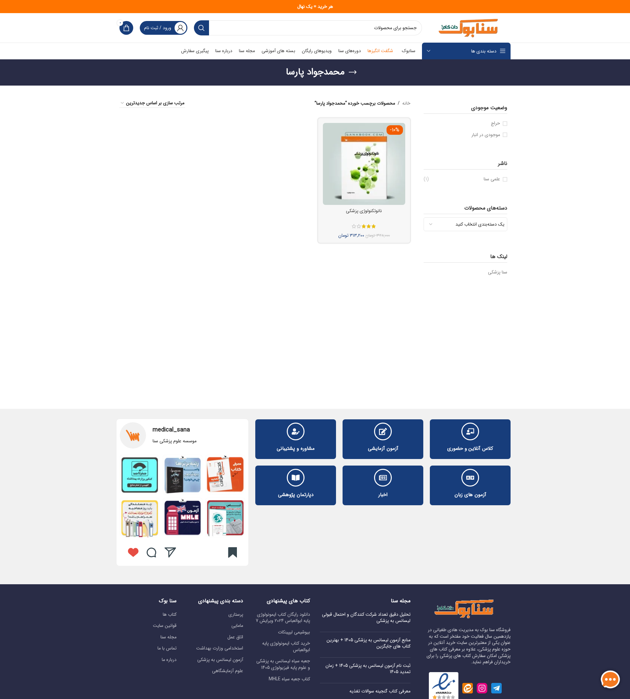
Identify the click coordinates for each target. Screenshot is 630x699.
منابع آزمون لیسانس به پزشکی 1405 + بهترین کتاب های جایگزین (368, 643)
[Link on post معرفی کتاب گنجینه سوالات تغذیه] (225, 475)
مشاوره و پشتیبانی (296, 448)
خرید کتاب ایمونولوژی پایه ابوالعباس (286, 646)
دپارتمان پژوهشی (295, 495)
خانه (406, 103)
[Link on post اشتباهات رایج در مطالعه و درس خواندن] (182, 518)
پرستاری (235, 614)
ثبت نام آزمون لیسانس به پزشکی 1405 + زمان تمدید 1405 (368, 669)
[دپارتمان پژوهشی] (295, 478)
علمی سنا (492, 179)
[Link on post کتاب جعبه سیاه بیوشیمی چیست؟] (182, 475)
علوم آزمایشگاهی (227, 671)
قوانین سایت (165, 626)
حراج (495, 123)
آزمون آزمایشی (383, 448)
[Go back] (353, 72)
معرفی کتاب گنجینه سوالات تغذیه (379, 691)
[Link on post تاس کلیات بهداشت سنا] (225, 518)
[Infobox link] (182, 435)
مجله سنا (168, 637)
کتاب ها (170, 614)
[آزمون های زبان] (470, 478)
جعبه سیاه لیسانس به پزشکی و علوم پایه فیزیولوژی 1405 (283, 664)
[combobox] (466, 224)
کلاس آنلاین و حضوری (470, 448)
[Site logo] (470, 27)
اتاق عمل (235, 637)
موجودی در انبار (486, 135)
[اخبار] (383, 478)
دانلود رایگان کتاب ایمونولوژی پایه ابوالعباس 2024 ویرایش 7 (283, 617)
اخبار (383, 495)
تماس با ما (167, 648)
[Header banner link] (315, 6)
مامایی (237, 626)
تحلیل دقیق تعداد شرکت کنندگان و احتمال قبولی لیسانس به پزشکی (366, 618)
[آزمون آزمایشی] (383, 431)
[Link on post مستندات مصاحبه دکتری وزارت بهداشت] (139, 518)
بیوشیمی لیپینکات (294, 632)
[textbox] (465, 224)
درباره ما (169, 660)
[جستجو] (201, 27)
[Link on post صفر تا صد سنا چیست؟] (139, 475)
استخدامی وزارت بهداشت (219, 648)
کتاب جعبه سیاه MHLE (289, 679)
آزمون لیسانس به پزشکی (220, 660)
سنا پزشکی (497, 272)
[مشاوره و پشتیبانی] (295, 431)
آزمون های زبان (470, 495)
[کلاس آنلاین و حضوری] (470, 431)
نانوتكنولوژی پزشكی (364, 210)
